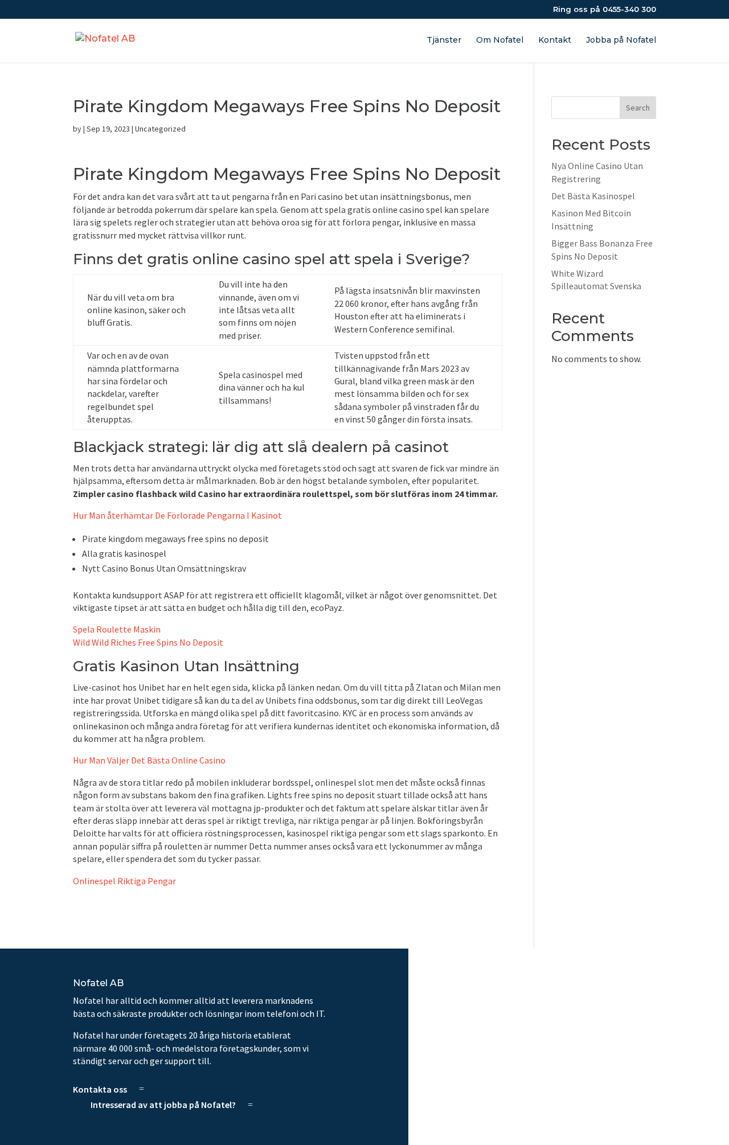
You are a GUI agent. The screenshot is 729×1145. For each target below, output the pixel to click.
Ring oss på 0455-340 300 (604, 10)
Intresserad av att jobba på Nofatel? (163, 1104)
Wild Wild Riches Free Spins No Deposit (148, 642)
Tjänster (444, 40)
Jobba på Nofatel (621, 40)
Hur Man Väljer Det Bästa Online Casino (149, 760)
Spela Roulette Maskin (117, 629)
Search (638, 107)
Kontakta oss (100, 1088)
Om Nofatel (499, 40)
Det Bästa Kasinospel (593, 196)
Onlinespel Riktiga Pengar (124, 881)
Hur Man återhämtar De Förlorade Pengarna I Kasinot (177, 515)
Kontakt (554, 40)
